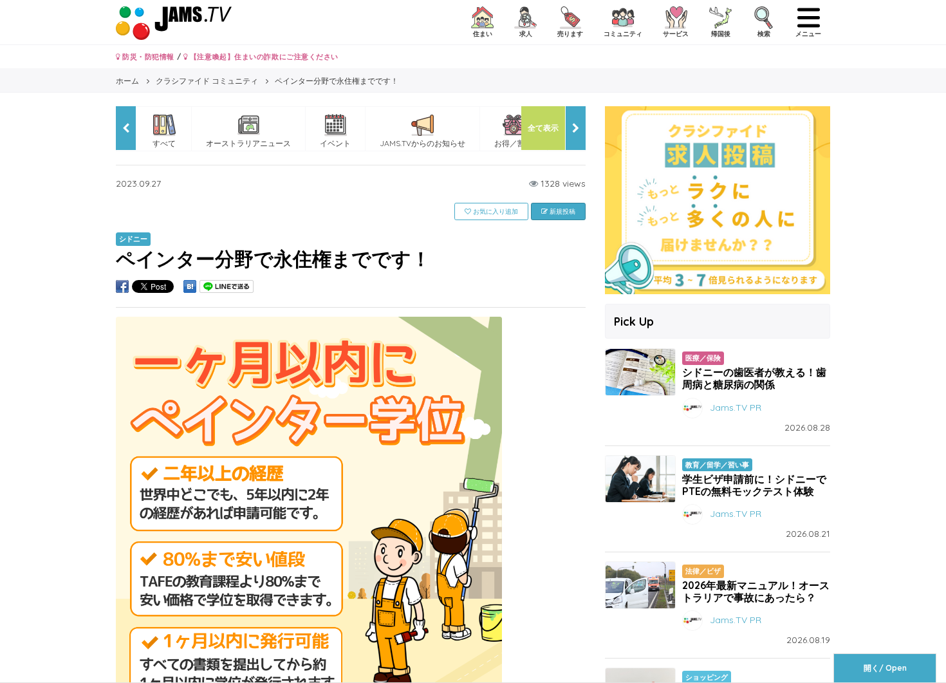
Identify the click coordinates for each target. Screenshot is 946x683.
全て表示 (543, 128)
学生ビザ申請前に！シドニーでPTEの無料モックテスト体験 (754, 485)
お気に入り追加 (494, 211)
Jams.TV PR (735, 407)
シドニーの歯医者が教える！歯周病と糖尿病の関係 (754, 378)
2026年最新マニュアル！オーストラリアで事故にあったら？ (756, 591)
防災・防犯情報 (147, 56)
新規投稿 (561, 211)
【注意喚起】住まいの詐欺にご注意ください (263, 56)
